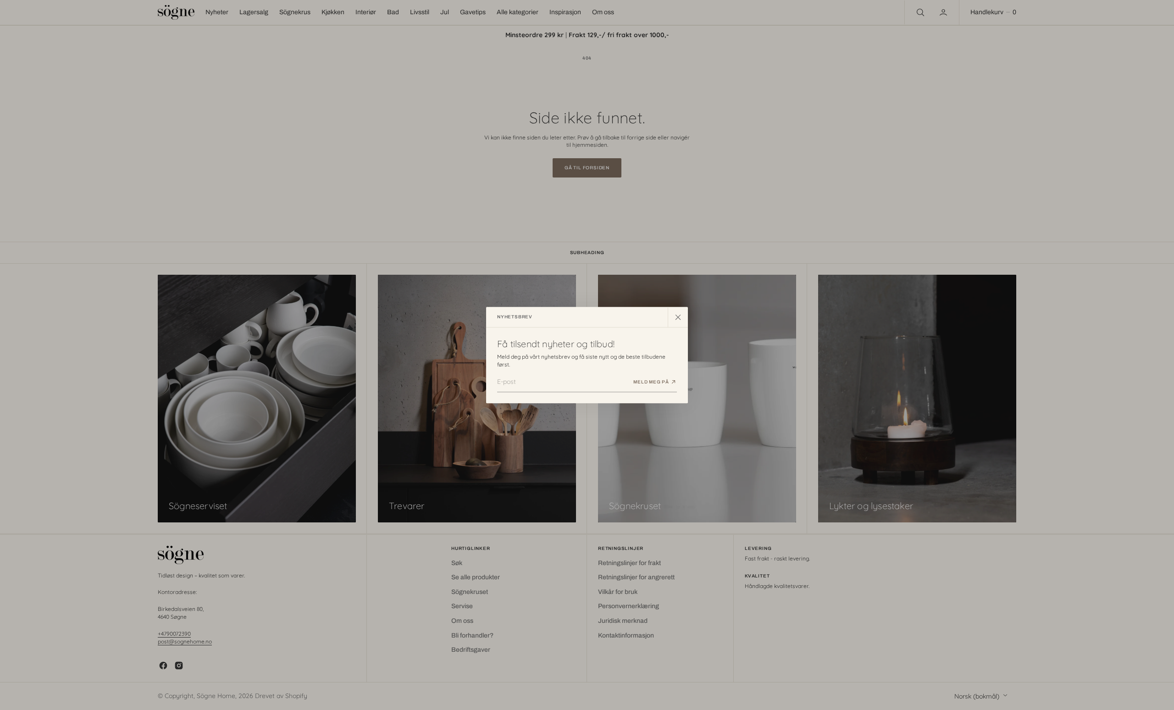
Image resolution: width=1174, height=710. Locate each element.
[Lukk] (678, 317)
